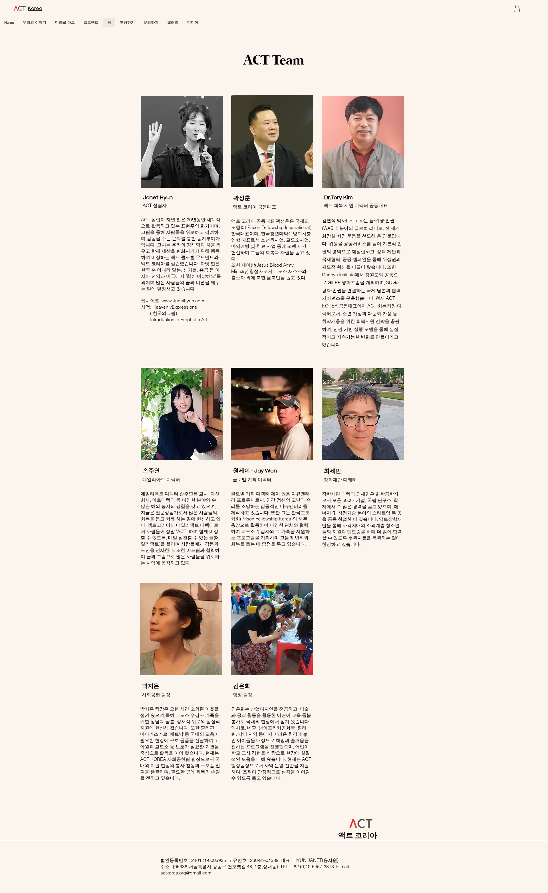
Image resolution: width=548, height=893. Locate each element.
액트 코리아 (357, 835)
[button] (517, 8)
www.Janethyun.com (183, 300)
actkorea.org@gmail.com (185, 873)
